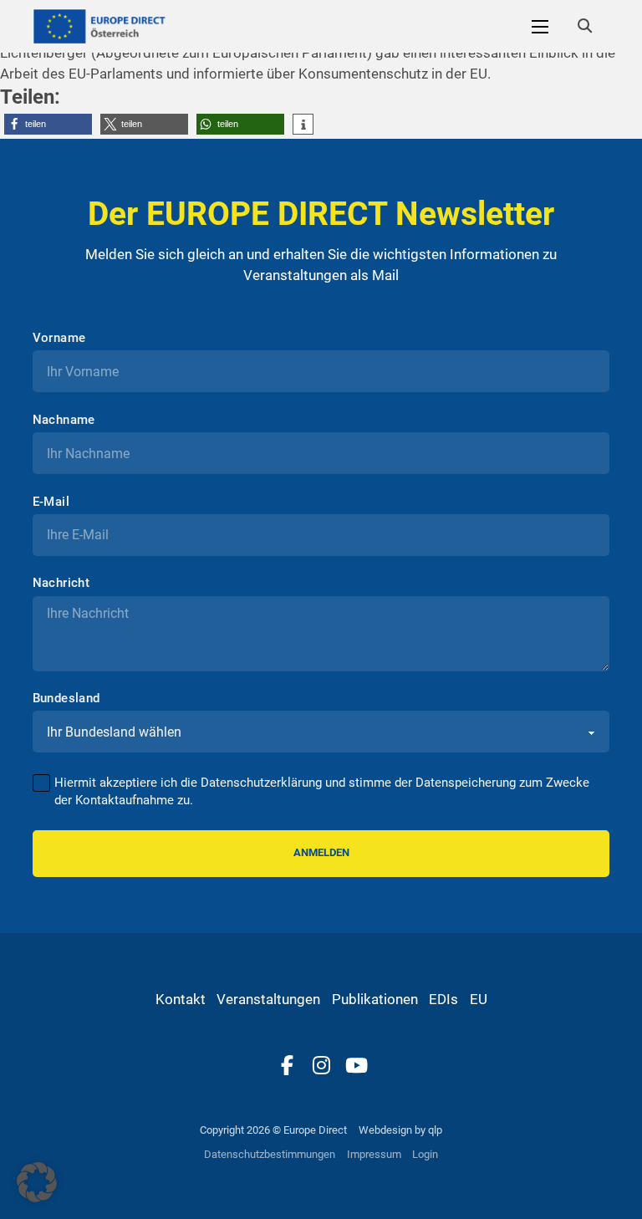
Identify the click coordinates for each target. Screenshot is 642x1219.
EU (478, 999)
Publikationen (375, 999)
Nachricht (61, 583)
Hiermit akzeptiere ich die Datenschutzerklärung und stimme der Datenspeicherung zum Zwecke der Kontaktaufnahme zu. (321, 791)
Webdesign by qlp (400, 1130)
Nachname (64, 420)
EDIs (443, 999)
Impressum (374, 1154)
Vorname (59, 338)
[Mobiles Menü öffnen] (540, 26)
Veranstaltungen (268, 999)
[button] (48, 124)
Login (425, 1154)
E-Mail (51, 502)
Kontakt (180, 999)
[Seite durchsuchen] (584, 26)
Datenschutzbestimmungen (269, 1154)
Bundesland (66, 698)
